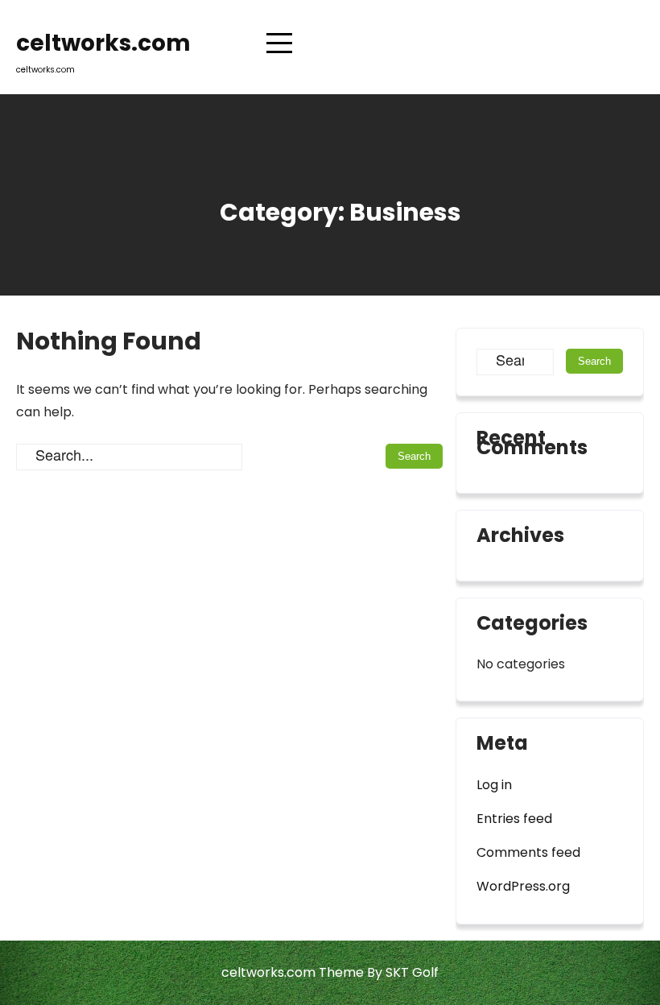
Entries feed (514, 818)
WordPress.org (523, 886)
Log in (494, 784)
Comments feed (528, 852)
